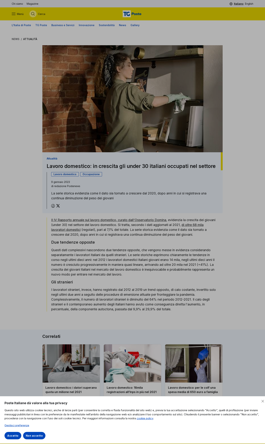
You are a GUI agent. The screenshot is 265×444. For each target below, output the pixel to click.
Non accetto (34, 435)
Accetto (13, 435)
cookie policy (145, 418)
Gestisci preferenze (17, 425)
